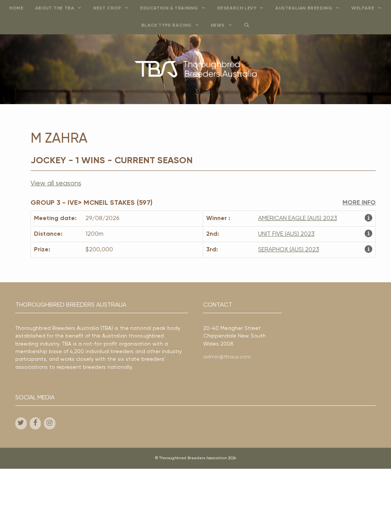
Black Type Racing (166, 25)
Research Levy (237, 8)
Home (16, 8)
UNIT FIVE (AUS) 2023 (286, 234)
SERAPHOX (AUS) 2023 (288, 250)
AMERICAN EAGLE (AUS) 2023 (297, 218)
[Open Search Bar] (246, 25)
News (218, 25)
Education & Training (169, 8)
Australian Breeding (303, 8)
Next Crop (107, 8)
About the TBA (54, 8)
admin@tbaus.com (227, 357)
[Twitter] (21, 423)
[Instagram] (49, 423)
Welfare (362, 8)
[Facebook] (35, 423)
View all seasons (56, 183)
